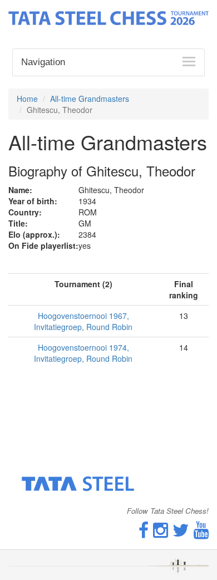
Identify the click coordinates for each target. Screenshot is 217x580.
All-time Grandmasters (89, 98)
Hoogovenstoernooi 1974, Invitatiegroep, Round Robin (83, 353)
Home (27, 98)
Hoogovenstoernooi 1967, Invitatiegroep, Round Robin (83, 321)
